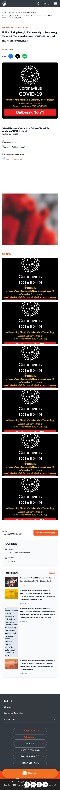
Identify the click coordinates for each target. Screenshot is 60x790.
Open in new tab (15, 159)
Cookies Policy (28, 781)
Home (4, 12)
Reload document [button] (17, 154)
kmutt (4, 534)
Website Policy (16, 781)
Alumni (30, 743)
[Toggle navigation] (55, 3)
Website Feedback (42, 781)
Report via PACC (30, 763)
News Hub (12, 12)
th (44, 3)
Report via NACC (30, 756)
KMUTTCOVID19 (14, 534)
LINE (24, 56)
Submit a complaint (30, 750)
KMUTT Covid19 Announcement (27, 12)
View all (52, 573)
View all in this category (45, 532)
